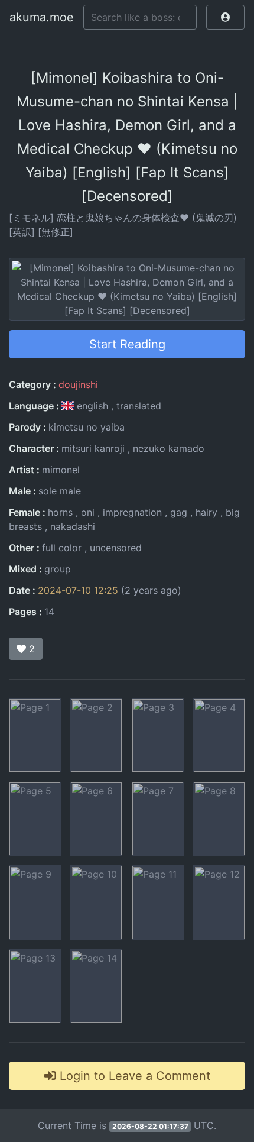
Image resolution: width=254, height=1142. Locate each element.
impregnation (132, 512)
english (92, 406)
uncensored (116, 548)
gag (178, 512)
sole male (59, 491)
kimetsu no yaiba (86, 427)
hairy (206, 512)
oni (88, 512)
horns (60, 512)
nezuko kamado (168, 448)
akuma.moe (41, 17)
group (57, 569)
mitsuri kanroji (93, 448)
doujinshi (78, 384)
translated (138, 406)
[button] (225, 17)
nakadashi (72, 526)
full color (62, 548)
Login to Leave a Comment (133, 1076)
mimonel (61, 469)
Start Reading (127, 344)
